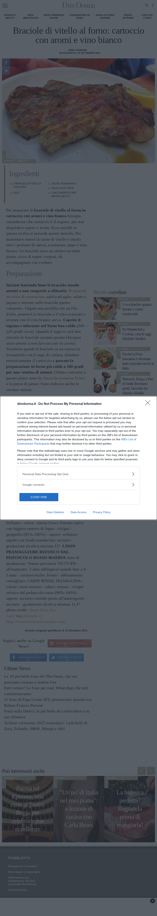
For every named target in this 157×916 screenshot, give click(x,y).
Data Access (78, 512)
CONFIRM (39, 497)
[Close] (149, 404)
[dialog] (78, 458)
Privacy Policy (102, 512)
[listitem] (78, 474)
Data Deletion (55, 512)
